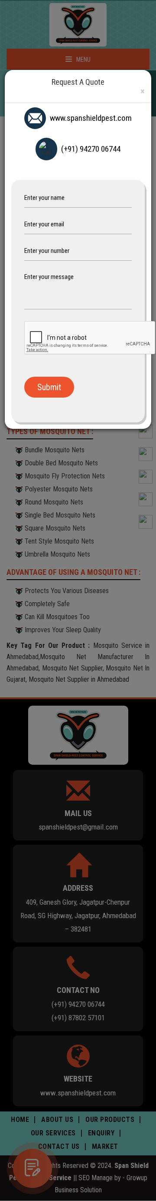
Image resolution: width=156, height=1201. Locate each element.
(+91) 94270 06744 (90, 149)
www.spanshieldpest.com (91, 118)
